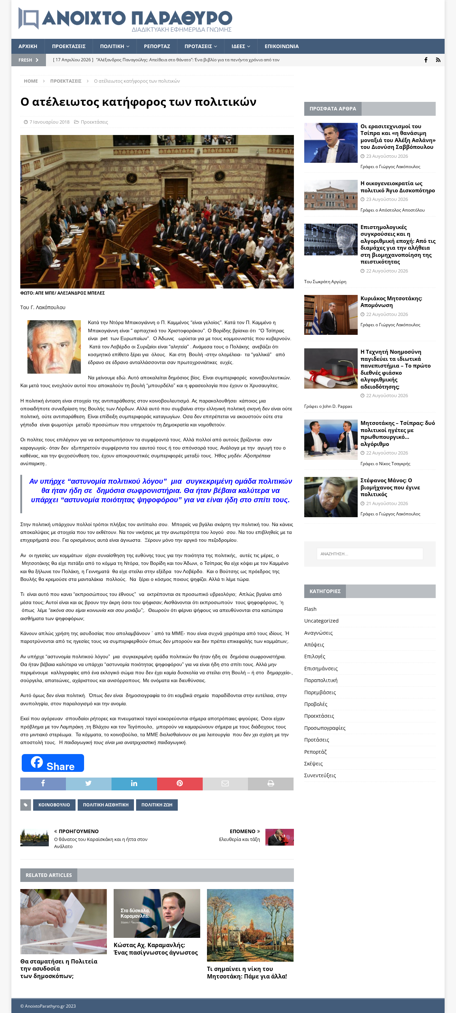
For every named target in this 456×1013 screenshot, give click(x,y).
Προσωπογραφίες (325, 727)
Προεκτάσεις (94, 122)
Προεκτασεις (69, 46)
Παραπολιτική (321, 680)
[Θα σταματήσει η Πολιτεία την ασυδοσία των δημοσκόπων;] (63, 921)
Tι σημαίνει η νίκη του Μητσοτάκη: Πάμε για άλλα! (247, 972)
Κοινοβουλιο (54, 805)
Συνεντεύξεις (320, 775)
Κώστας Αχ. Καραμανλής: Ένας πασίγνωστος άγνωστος (156, 948)
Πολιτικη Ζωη (156, 805)
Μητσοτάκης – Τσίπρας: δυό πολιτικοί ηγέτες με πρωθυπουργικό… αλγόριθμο (398, 433)
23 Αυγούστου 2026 (387, 156)
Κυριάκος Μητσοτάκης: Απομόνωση (391, 302)
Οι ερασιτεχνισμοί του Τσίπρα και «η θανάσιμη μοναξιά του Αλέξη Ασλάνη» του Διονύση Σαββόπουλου (398, 137)
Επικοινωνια (282, 46)
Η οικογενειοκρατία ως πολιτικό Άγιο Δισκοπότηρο (398, 187)
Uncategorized (321, 620)
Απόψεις (314, 644)
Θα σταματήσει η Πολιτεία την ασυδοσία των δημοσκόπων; (58, 968)
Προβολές (315, 704)
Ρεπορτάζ (315, 751)
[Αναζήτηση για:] (370, 554)
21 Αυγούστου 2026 (387, 503)
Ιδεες (238, 46)
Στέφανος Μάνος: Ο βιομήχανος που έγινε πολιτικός (390, 487)
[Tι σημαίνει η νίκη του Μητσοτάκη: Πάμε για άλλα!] (250, 925)
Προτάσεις (316, 739)
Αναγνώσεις (318, 632)
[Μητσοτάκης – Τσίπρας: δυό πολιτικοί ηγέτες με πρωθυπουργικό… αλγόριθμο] (331, 440)
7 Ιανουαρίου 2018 (49, 122)
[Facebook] (426, 60)
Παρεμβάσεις (320, 692)
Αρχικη (28, 46)
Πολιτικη (112, 46)
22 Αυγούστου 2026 (387, 270)
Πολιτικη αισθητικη (106, 805)
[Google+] (438, 60)
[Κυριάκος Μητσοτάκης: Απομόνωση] (331, 315)
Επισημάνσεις (321, 668)
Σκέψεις (313, 763)
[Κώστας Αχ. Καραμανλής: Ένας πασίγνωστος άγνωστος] (157, 913)
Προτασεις (198, 46)
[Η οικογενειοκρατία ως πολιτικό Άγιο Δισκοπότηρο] (331, 195)
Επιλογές (314, 656)
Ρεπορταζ (157, 46)
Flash (310, 609)
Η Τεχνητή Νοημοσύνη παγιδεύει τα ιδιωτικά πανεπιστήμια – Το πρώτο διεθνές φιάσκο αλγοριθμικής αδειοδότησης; (396, 369)
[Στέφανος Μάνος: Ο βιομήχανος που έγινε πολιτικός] (331, 497)
